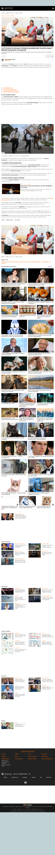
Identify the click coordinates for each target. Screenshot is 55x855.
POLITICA (43, 640)
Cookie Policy (28, 809)
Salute (16, 756)
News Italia (48, 777)
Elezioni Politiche (32, 758)
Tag (41, 777)
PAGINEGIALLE (11, 806)
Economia (43, 754)
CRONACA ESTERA (45, 543)
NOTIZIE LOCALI (45, 551)
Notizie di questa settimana (5, 762)
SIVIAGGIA (41, 806)
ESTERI (5, 15)
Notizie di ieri (5, 760)
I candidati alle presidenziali (10, 90)
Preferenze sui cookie (35, 809)
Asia (3, 220)
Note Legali (19, 809)
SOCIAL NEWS (17, 603)
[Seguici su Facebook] (25, 783)
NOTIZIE (8, 8)
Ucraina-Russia (18, 758)
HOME (2, 15)
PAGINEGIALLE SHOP (18, 806)
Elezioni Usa (9, 220)
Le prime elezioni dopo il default (11, 91)
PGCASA (24, 806)
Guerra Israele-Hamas (47, 758)
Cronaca (4, 754)
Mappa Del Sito (15, 777)
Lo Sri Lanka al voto (8, 88)
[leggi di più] (52, 60)
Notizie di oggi (5, 758)
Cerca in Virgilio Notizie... (20, 774)
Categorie (25, 777)
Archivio (33, 777)
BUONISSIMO (50, 806)
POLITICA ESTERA (11, 15)
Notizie (8, 774)
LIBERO (4, 806)
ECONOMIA (17, 633)
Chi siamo (14, 809)
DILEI (38, 806)
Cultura (3, 756)
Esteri (29, 754)
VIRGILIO (7, 806)
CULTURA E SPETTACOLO (19, 543)
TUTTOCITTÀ (34, 806)
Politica (17, 754)
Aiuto (41, 809)
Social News (44, 756)
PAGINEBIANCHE (29, 806)
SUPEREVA (27, 807)
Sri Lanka (17, 220)
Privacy (23, 809)
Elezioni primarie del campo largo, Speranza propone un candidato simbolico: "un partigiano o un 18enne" (26, 262)
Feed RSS (5, 777)
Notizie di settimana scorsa (6, 765)
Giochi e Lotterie (32, 756)
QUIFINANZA (45, 806)
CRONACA (17, 595)
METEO (16, 722)
